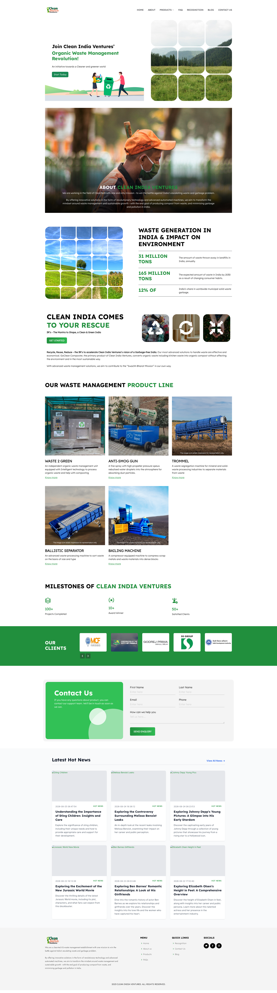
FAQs (145, 960)
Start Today (60, 74)
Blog (177, 954)
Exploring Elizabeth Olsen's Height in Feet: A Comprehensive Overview (198, 890)
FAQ (180, 9)
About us (147, 949)
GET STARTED (56, 340)
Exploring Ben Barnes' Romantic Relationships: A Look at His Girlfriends (138, 890)
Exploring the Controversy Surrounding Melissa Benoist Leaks (136, 815)
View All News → (216, 760)
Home (140, 9)
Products (147, 954)
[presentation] (82, 655)
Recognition (180, 943)
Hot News (98, 806)
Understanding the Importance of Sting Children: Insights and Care (78, 815)
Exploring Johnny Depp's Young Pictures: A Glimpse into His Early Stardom (197, 815)
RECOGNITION (195, 9)
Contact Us (225, 9)
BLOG (211, 9)
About (151, 9)
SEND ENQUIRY (142, 731)
